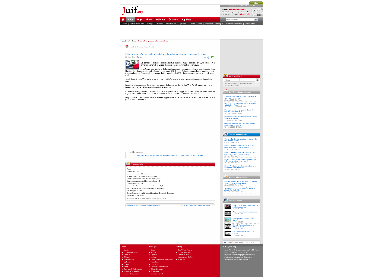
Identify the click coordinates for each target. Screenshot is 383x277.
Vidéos (153, 252)
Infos (124, 247)
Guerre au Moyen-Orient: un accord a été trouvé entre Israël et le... (239, 124)
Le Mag (153, 257)
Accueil (124, 41)
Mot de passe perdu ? (232, 85)
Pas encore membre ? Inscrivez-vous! (239, 83)
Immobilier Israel (157, 274)
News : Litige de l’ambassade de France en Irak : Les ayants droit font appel (240, 160)
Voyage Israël (250, 24)
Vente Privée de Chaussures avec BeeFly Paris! (241, 250)
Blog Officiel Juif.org (185, 250)
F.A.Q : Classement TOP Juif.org (236, 252)
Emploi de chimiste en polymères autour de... (240, 255)
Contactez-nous (183, 255)
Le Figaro (238, 100)
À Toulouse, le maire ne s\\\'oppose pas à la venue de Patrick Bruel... (240, 97)
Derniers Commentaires (159, 267)
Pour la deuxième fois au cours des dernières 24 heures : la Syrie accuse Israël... (166, 155)
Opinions (154, 255)
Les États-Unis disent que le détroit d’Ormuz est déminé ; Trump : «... (240, 104)
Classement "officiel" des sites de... (237, 259)
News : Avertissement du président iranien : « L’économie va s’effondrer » (240, 167)
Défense (159, 24)
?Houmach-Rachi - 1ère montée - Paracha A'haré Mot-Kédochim (239, 189)
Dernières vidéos (235, 201)
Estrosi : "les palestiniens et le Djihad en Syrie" (243, 226)
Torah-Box (239, 185)
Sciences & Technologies (214, 24)
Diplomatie (182, 24)
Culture (192, 24)
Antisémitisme (171, 24)
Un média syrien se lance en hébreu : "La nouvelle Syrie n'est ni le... (239, 111)
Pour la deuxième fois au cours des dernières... (145, 205)
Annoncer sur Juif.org (185, 257)
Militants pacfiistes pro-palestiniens (245, 212)
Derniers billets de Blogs (238, 177)
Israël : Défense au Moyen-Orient (142, 47)
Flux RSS (181, 259)
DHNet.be (239, 127)
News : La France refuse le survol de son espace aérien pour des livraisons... (239, 146)
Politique (150, 24)
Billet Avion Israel (157, 269)
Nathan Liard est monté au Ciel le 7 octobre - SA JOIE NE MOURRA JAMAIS (240, 182)
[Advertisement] (192, 32)
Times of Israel (240, 107)
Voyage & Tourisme (131, 274)
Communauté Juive (137, 24)
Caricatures (155, 264)
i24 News (238, 113)
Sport (200, 24)
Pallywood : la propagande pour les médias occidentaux (245, 206)
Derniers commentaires (238, 135)
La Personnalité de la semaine (161, 259)
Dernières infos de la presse (240, 92)
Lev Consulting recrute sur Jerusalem (237, 257)
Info (129, 41)
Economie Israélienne (234, 24)
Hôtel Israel (155, 271)
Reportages (155, 262)
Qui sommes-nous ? (185, 252)
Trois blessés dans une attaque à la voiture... (196, 205)
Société (124, 24)
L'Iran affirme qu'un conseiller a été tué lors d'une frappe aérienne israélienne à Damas (165, 53)
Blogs (153, 250)
